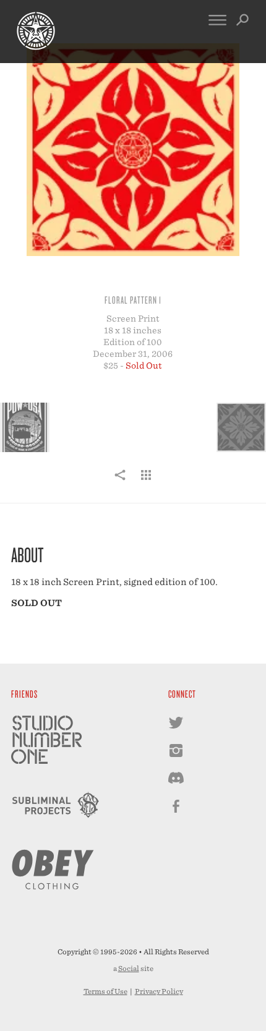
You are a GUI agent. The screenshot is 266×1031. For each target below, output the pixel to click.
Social (128, 968)
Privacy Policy (159, 991)
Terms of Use (105, 991)
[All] (146, 482)
